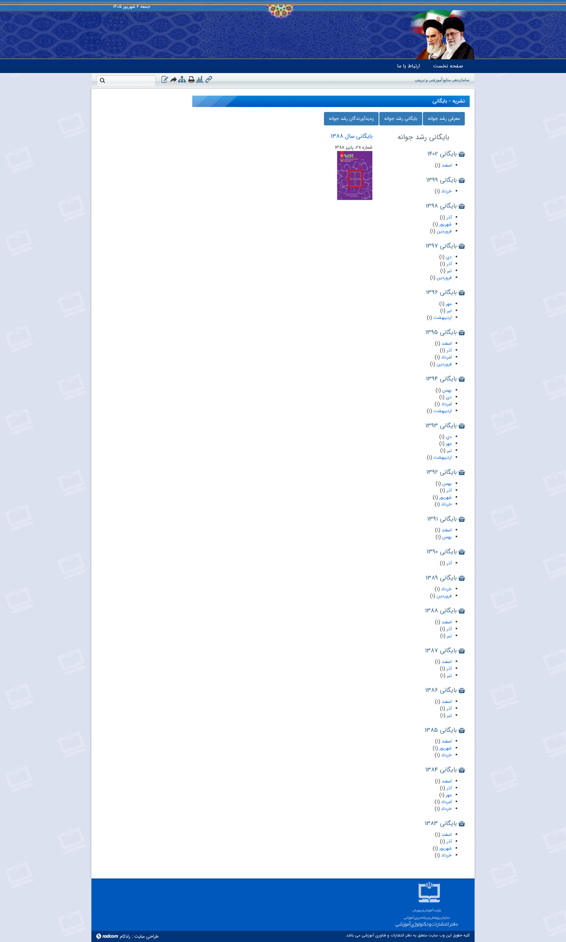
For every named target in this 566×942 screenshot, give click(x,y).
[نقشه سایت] (182, 79)
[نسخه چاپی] (191, 79)
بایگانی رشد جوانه (400, 118)
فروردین (443, 231)
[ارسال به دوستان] (174, 79)
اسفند (446, 165)
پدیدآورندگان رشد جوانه (351, 118)
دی (448, 257)
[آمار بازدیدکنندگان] (199, 79)
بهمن (446, 390)
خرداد (446, 191)
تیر (448, 270)
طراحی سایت (146, 936)
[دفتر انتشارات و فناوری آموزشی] (283, 1)
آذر (448, 217)
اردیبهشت (442, 317)
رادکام (125, 936)
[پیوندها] (209, 79)
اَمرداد (446, 357)
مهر (448, 303)
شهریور (445, 224)
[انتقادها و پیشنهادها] (165, 79)
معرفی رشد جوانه (444, 118)
